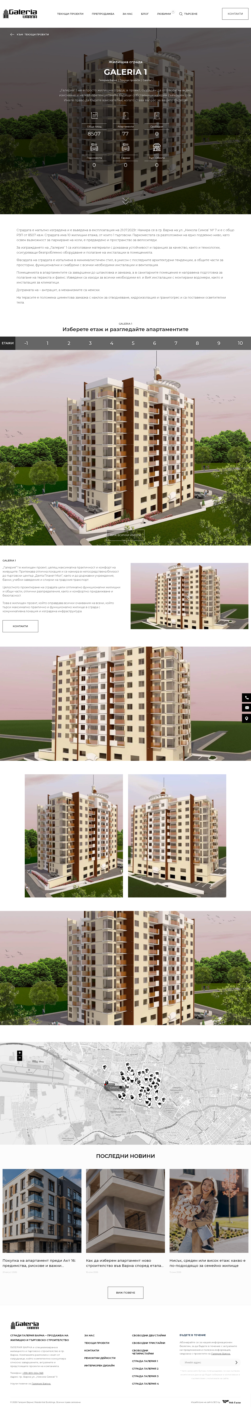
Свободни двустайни (149, 1335)
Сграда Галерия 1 (145, 1361)
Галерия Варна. (41, 1383)
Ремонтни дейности (99, 1358)
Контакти (235, 13)
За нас (128, 13)
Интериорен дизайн (99, 1365)
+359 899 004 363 (32, 1372)
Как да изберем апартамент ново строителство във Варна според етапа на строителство (123, 1265)
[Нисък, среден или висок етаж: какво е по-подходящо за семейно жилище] (209, 1211)
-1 (26, 343)
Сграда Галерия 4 (145, 1383)
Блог (145, 13)
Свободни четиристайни (143, 1352)
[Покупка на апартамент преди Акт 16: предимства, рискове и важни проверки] (42, 1211)
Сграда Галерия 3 (145, 1376)
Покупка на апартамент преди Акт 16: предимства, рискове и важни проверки (39, 1265)
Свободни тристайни (148, 1343)
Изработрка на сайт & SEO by (206, 1402)
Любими (164, 13)
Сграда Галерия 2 (145, 1368)
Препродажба (103, 13)
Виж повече (125, 1292)
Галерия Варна (108, 80)
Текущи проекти (70, 13)
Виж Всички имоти (125, 535)
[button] (19, 1053)
